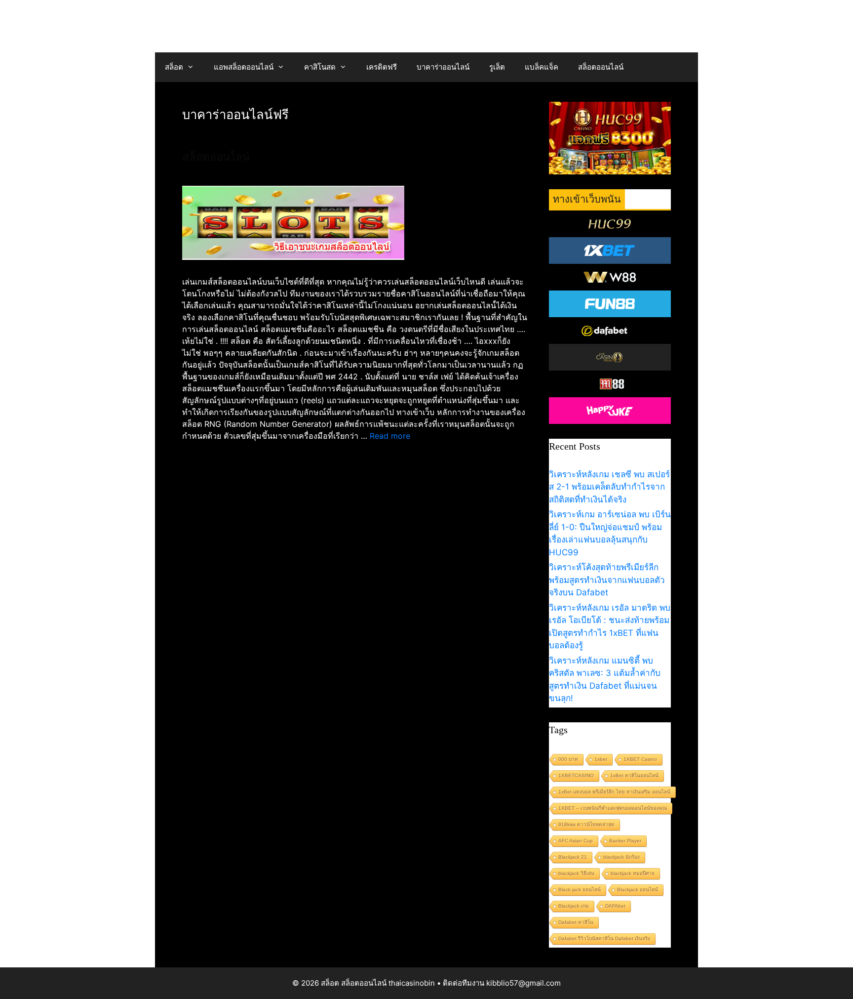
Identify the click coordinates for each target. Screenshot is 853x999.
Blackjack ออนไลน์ (637, 889)
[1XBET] (610, 250)
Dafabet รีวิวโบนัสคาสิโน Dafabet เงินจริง (604, 938)
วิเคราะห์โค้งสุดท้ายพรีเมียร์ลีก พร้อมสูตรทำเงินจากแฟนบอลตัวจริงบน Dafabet (607, 579)
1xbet (600, 759)
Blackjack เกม (573, 906)
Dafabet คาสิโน (575, 922)
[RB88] (610, 384)
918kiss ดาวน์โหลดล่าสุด (586, 824)
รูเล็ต (497, 67)
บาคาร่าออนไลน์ (443, 67)
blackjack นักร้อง (621, 857)
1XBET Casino (640, 759)
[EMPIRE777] (610, 330)
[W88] (610, 277)
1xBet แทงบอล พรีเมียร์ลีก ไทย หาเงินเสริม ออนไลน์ (614, 791)
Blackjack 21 (572, 857)
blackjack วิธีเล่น (576, 873)
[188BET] (610, 357)
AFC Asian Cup (575, 840)
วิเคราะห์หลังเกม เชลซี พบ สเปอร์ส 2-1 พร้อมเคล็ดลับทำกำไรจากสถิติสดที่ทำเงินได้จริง (609, 486)
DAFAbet (615, 906)
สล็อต (174, 67)
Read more (390, 436)
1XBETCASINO (576, 775)
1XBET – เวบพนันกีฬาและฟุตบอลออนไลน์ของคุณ (612, 808)
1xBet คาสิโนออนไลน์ (634, 775)
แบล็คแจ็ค (541, 67)
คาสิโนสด (320, 67)
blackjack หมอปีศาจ (633, 873)
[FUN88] (610, 304)
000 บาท (568, 759)
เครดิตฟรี (381, 67)
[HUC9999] (610, 223)
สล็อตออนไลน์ (600, 67)
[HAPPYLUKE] (610, 410)
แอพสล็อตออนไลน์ (243, 67)
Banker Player (625, 840)
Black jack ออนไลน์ (579, 889)
